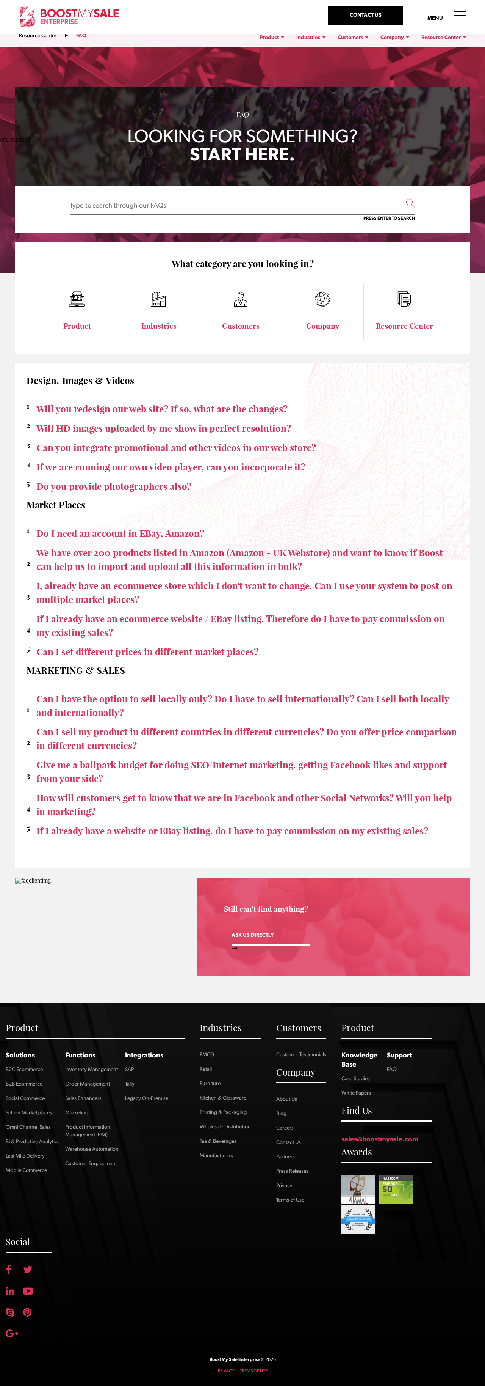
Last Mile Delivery (25, 1156)
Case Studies (355, 1078)
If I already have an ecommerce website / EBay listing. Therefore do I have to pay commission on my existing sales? (240, 625)
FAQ (392, 1069)
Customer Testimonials (301, 1054)
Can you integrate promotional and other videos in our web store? (176, 447)
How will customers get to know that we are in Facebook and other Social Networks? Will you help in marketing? (244, 804)
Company (392, 37)
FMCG (207, 1054)
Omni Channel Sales (28, 1127)
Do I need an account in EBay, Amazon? (120, 533)
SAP (129, 1069)
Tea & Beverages (218, 1141)
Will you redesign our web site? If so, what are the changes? (162, 409)
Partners (285, 1156)
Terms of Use (290, 1200)
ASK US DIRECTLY (253, 935)
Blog (281, 1113)
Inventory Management (91, 1069)
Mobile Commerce (26, 1170)
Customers (351, 37)
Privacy (284, 1185)
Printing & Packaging (223, 1112)
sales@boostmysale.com (379, 1139)
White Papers (356, 1093)
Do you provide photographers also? (113, 486)
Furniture (210, 1083)
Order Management (87, 1084)
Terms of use (254, 1371)
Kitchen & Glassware (223, 1098)
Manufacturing (216, 1155)
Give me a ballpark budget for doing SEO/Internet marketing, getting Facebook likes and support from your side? (241, 771)
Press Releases (292, 1171)
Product (270, 37)
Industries (308, 37)
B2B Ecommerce (24, 1084)
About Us (286, 1099)
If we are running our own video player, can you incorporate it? (170, 467)
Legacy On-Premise (146, 1098)
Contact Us (288, 1142)
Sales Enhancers (83, 1098)
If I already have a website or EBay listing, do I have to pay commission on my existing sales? (232, 831)
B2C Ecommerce (24, 1069)
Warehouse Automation (92, 1149)
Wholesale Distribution (225, 1127)
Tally (130, 1084)
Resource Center (37, 35)
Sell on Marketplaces (29, 1112)
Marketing (76, 1112)
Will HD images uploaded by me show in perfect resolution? (163, 428)
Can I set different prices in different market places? (147, 652)
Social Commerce (25, 1098)
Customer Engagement (91, 1163)
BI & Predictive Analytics (32, 1141)
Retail (206, 1069)
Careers (285, 1128)
